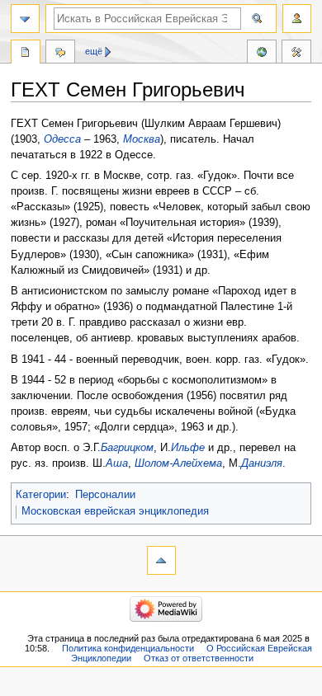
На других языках (262, 53)
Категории (41, 495)
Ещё (93, 51)
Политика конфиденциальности (128, 648)
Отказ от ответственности (198, 658)
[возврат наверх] (161, 560)
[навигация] (25, 18)
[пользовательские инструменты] (296, 18)
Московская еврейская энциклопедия (115, 511)
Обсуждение (60, 53)
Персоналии (105, 495)
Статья (26, 53)
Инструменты (296, 53)
